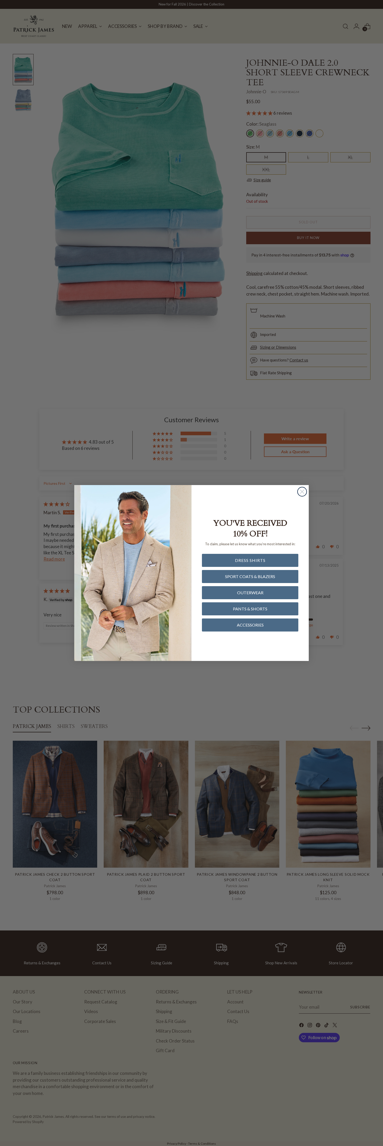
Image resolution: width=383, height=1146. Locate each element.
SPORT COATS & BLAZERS (250, 576)
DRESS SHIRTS (250, 560)
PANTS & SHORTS (250, 608)
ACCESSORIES (250, 624)
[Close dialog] (302, 491)
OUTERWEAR (250, 592)
